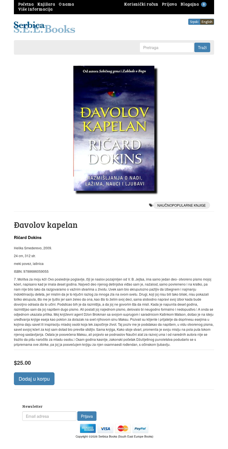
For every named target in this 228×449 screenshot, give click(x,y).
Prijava (87, 416)
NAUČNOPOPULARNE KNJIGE (181, 205)
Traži (202, 47)
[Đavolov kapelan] (114, 128)
